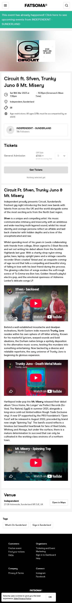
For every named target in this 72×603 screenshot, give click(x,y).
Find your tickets (16, 552)
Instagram (40, 573)
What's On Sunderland (15, 525)
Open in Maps (59, 502)
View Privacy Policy (22, 598)
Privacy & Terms (16, 573)
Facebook (40, 576)
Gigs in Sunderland (42, 525)
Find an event (14, 548)
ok (50, 597)
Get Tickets (36, 169)
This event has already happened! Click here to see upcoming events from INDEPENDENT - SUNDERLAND (34, 19)
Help (38, 558)
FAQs (11, 555)
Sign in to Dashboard (46, 555)
